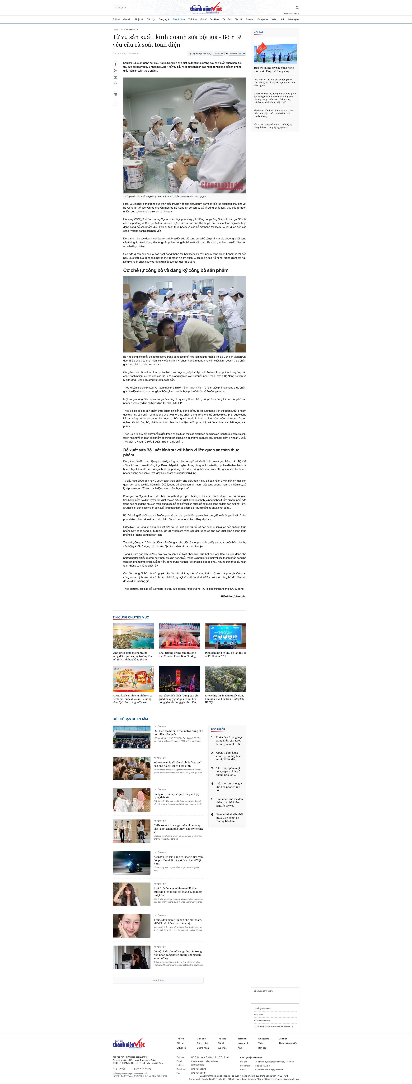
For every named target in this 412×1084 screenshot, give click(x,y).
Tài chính (227, 19)
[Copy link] (115, 85)
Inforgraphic (293, 19)
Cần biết (238, 19)
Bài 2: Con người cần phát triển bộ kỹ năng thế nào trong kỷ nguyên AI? (273, 126)
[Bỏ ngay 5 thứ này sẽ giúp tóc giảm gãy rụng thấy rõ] (131, 800)
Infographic (243, 1043)
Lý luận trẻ (138, 19)
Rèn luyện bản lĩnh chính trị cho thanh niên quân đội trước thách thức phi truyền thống (274, 113)
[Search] (297, 8)
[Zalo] (115, 71)
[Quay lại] (115, 103)
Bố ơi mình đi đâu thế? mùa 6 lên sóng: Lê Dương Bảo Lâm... (229, 818)
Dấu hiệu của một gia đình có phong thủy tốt (229, 787)
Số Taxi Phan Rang (262, 1020)
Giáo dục (151, 19)
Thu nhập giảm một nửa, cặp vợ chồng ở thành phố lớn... (228, 771)
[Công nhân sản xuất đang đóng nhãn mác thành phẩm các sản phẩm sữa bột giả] (184, 135)
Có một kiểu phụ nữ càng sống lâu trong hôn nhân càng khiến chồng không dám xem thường (178, 955)
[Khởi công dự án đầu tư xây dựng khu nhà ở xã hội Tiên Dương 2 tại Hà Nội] (225, 679)
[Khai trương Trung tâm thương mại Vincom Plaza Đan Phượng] (179, 636)
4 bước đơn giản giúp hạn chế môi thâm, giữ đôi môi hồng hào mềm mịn (178, 921)
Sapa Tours (258, 1014)
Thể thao (192, 19)
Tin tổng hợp (160, 727)
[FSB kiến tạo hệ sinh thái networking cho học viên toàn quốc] (131, 737)
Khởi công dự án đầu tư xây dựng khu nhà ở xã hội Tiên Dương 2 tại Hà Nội (225, 699)
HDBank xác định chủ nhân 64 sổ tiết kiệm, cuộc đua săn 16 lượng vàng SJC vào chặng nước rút (132, 699)
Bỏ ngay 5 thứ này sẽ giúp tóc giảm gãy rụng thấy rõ (177, 795)
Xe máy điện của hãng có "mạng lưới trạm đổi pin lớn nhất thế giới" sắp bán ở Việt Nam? (179, 860)
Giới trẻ (126, 19)
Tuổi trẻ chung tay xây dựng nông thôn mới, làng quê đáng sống (274, 69)
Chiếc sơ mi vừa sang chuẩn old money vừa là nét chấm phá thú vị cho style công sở (178, 829)
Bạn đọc (250, 19)
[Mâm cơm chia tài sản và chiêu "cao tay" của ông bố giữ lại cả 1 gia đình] (131, 768)
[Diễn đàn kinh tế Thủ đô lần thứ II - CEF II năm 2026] (225, 636)
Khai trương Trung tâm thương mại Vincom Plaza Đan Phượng (177, 654)
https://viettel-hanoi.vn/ (280, 1026)
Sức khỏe (214, 19)
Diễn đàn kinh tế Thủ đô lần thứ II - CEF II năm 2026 (225, 654)
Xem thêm (158, 980)
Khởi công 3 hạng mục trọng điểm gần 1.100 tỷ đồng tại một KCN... (229, 741)
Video (274, 19)
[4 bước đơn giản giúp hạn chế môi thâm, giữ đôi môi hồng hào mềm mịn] (131, 926)
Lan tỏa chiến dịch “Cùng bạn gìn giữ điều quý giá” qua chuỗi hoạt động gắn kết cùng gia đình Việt (179, 699)
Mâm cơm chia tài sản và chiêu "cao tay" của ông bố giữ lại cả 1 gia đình (177, 764)
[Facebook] (115, 64)
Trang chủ (117, 30)
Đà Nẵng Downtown (262, 1008)
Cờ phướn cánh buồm (263, 991)
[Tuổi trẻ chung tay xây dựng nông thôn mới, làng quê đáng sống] (275, 50)
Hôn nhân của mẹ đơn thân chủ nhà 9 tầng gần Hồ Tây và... (229, 802)
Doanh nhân (179, 19)
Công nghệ (164, 19)
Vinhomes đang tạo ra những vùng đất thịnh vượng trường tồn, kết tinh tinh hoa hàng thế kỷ (133, 656)
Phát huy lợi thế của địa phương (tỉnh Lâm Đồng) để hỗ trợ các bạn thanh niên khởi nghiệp (274, 82)
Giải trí (203, 19)
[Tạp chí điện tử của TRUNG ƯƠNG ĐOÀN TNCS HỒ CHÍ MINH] (206, 8)
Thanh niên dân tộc (288, 1043)
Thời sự (116, 19)
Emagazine (263, 19)
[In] (115, 95)
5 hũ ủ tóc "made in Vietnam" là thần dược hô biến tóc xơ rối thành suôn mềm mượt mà (178, 892)
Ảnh (283, 19)
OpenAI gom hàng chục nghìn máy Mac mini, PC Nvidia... (228, 756)
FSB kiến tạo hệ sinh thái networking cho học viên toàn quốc (178, 732)
